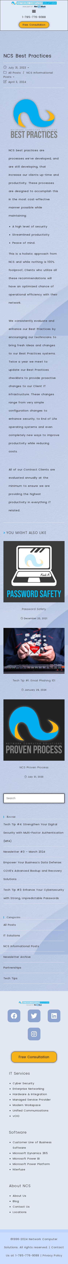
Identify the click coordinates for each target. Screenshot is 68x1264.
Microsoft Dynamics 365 (30, 1153)
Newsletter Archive (17, 957)
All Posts (14, 73)
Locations (20, 1212)
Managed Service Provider (32, 1099)
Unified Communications (30, 1110)
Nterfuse (19, 1169)
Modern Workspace (27, 1105)
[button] (34, 11)
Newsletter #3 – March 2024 (24, 852)
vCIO (16, 1116)
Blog (16, 1201)
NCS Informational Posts (21, 946)
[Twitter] (34, 1016)
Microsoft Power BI (26, 1158)
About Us (19, 1196)
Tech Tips (10, 978)
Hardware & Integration (30, 1094)
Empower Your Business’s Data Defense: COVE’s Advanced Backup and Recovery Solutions (32, 870)
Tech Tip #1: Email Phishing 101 (34, 680)
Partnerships (12, 967)
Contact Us (21, 1206)
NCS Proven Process (34, 767)
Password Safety (34, 609)
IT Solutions (11, 935)
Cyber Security (23, 1083)
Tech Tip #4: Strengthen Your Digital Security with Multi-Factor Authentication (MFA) (33, 832)
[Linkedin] (54, 1016)
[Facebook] (14, 1016)
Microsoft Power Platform (31, 1164)
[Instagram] (34, 1034)
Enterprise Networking (28, 1089)
